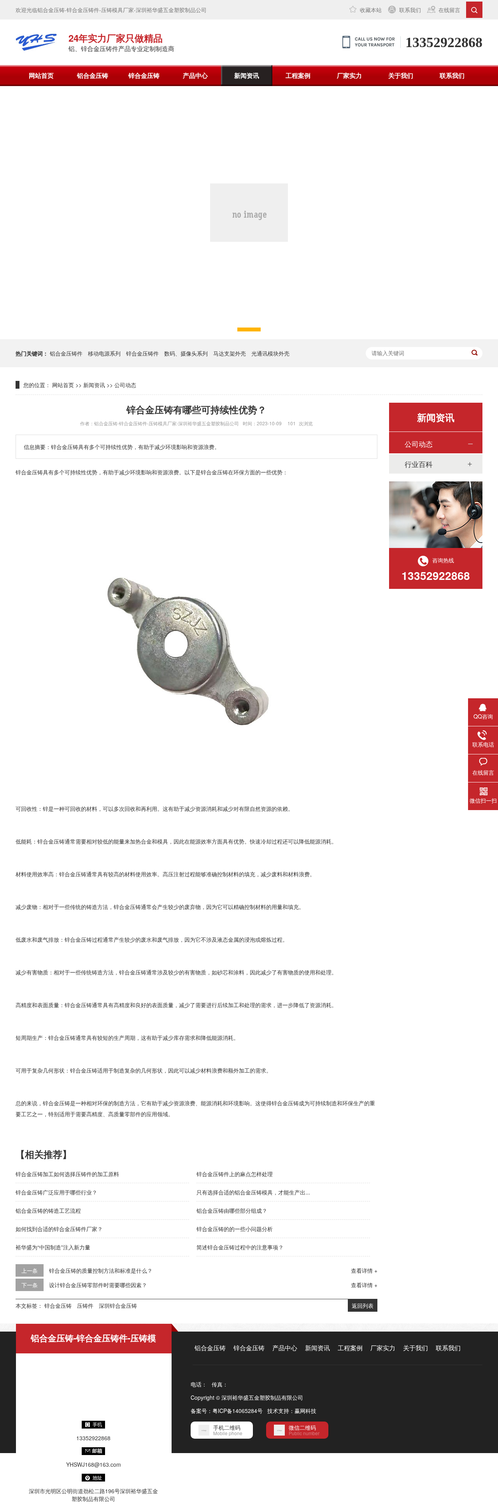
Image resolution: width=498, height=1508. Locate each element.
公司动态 (125, 385)
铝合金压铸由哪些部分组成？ (231, 1210)
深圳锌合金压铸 (118, 1305)
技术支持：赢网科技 (291, 1411)
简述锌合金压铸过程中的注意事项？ (240, 1247)
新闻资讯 (246, 75)
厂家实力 (349, 75)
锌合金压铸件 (142, 353)
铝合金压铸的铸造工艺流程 (48, 1210)
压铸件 (85, 1305)
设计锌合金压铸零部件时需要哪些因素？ (98, 1285)
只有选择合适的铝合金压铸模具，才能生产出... (253, 1192)
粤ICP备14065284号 (237, 1411)
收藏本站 (371, 10)
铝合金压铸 (92, 75)
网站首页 (41, 75)
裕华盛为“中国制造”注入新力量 (53, 1247)
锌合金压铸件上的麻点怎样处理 (234, 1174)
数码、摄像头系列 (186, 353)
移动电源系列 (104, 353)
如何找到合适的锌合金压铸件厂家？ (59, 1229)
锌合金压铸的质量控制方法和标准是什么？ (101, 1270)
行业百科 (419, 464)
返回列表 (363, 1305)
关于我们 (400, 75)
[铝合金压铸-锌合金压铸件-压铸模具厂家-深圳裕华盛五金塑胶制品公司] (36, 42)
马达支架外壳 (229, 353)
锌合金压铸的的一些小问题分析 (234, 1229)
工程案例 (298, 75)
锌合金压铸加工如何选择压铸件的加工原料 (67, 1174)
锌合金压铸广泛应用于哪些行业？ (56, 1192)
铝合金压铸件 (66, 353)
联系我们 (410, 10)
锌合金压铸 (144, 75)
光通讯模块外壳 (270, 353)
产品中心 (195, 75)
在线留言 (449, 10)
